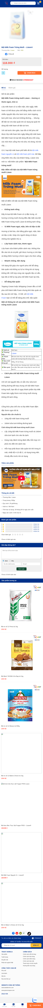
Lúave (14, 353)
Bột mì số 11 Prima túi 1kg (9, 626)
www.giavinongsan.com (8, 990)
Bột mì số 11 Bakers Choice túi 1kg (12, 775)
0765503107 (28, 80)
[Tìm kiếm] (12, 3)
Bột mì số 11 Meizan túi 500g (10, 726)
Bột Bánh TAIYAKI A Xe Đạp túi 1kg (12, 676)
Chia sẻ (11, 54)
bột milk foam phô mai (25, 154)
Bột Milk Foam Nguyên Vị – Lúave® (12, 875)
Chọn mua (31, 73)
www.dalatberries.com (8, 987)
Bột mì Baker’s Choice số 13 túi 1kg (12, 925)
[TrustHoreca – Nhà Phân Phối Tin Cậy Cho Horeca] (7, 3)
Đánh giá (12, 88)
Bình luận (21, 569)
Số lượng (5, 69)
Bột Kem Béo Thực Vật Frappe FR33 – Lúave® (16, 825)
